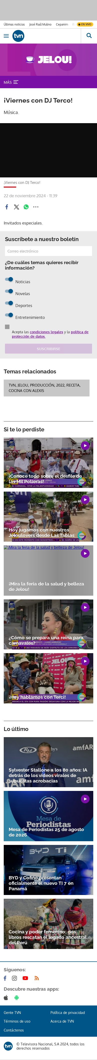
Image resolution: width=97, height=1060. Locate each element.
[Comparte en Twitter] (16, 207)
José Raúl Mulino (40, 24)
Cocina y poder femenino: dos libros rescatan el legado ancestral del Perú (47, 937)
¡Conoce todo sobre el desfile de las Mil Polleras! (45, 478)
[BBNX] (8, 1046)
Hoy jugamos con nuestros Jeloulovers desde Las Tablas (41, 532)
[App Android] (18, 998)
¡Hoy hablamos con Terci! (37, 697)
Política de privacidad (67, 1012)
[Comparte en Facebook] (7, 207)
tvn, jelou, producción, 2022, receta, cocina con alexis (45, 388)
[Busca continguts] (89, 35)
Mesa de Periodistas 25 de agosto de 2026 (46, 832)
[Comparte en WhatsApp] (26, 207)
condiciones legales (46, 332)
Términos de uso (17, 1021)
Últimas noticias (14, 24)
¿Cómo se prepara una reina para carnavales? (46, 640)
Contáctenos (14, 1030)
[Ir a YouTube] (26, 978)
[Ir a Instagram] (15, 978)
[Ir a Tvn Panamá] (46, 36)
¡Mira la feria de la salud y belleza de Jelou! (46, 586)
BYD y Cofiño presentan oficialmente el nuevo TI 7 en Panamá (41, 883)
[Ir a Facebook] (6, 978)
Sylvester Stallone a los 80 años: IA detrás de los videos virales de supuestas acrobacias (48, 775)
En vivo (86, 24)
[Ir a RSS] (38, 978)
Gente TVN (12, 1012)
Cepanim (62, 24)
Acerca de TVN (62, 1021)
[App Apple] (7, 998)
